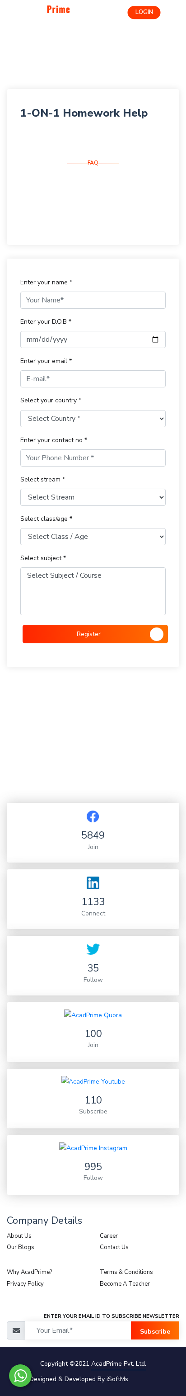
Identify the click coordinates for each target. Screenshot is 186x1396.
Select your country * (50, 400)
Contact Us (114, 1247)
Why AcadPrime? (29, 1272)
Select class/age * (46, 518)
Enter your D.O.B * (45, 321)
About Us (19, 1236)
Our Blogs (20, 1247)
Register (89, 634)
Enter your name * (46, 282)
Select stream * (42, 479)
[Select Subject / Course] (93, 576)
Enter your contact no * (53, 440)
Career (109, 1236)
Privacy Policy (25, 1284)
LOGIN (144, 12)
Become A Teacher (125, 1284)
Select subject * (43, 558)
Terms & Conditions (126, 1272)
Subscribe (155, 1331)
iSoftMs (117, 1379)
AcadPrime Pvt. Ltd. (118, 1363)
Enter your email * (46, 361)
